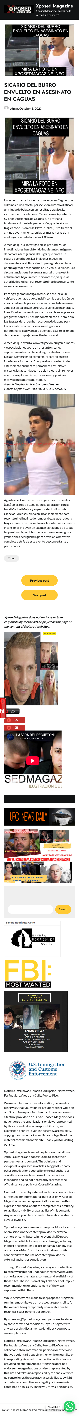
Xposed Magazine (54, 6)
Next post (39, 595)
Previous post (39, 580)
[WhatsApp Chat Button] (69, 1406)
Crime (11, 558)
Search (63, 909)
